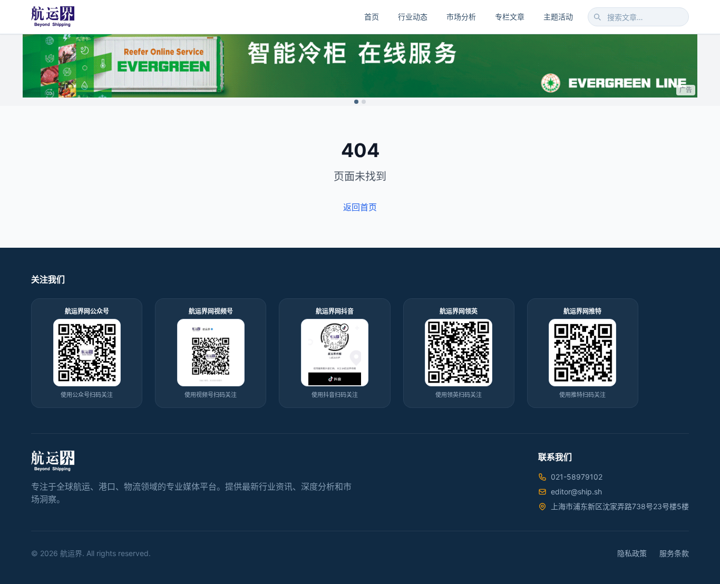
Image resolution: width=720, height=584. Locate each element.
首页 (371, 16)
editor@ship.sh (576, 491)
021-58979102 (576, 476)
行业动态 (412, 16)
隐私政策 (632, 553)
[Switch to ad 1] (356, 102)
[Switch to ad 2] (364, 102)
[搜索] (597, 17)
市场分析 (461, 16)
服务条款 (674, 553)
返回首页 (360, 207)
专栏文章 (509, 16)
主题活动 (558, 16)
